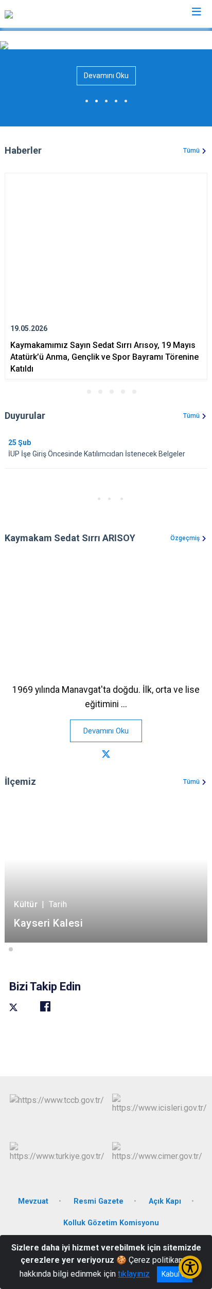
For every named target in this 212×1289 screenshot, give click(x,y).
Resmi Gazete (98, 1201)
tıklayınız (134, 1274)
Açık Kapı (165, 1201)
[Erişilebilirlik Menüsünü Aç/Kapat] (190, 1267)
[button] (78, 392)
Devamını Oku (106, 75)
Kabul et (175, 1274)
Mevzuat (33, 1201)
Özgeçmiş (185, 538)
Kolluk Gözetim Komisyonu (111, 1223)
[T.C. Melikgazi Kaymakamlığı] (55, 14)
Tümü (191, 150)
